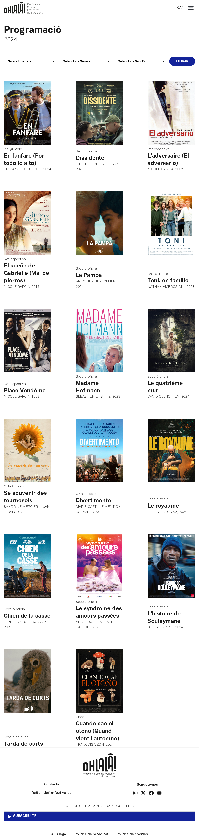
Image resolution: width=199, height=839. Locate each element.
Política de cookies (132, 834)
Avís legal (59, 834)
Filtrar (182, 61)
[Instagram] (135, 793)
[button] (190, 8)
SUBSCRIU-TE (24, 816)
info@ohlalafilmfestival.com (52, 793)
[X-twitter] (143, 793)
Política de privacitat (91, 834)
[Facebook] (151, 793)
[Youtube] (159, 793)
